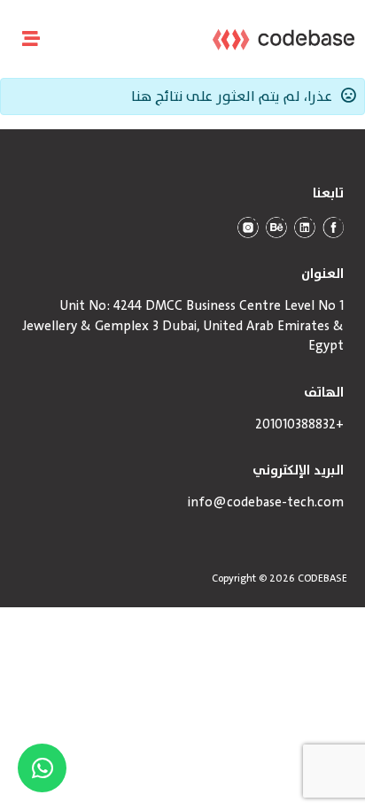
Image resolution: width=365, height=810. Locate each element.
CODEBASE (322, 578)
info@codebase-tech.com (266, 503)
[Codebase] (283, 39)
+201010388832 (299, 425)
